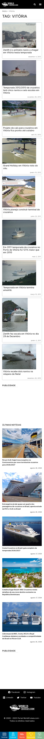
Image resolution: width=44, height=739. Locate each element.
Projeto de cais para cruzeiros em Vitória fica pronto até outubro (20, 129)
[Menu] (40, 4)
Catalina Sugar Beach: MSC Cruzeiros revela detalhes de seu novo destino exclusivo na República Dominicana (19, 592)
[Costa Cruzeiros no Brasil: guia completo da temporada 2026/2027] (22, 531)
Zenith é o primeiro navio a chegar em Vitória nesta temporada (20, 51)
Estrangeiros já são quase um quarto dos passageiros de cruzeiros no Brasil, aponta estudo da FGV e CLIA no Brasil (22, 506)
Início (4, 11)
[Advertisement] (22, 404)
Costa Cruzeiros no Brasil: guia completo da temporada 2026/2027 (19, 549)
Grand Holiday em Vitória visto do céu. (20, 166)
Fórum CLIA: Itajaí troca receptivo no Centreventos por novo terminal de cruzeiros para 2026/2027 (20, 462)
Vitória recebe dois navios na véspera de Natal (18, 372)
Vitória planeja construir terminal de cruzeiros (21, 210)
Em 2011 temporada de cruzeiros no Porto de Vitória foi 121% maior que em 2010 (21, 250)
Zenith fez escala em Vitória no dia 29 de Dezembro (21, 335)
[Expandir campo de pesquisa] (34, 4)
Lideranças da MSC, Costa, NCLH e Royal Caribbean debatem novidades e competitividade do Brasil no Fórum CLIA (21, 636)
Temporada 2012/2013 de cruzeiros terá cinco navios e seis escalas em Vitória (21, 90)
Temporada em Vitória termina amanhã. (18, 288)
